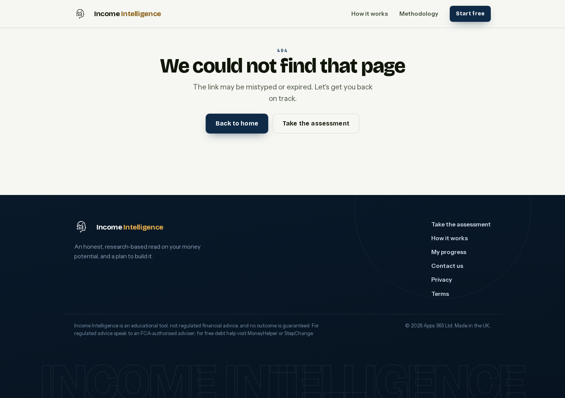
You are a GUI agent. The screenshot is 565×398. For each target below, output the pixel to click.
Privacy (441, 279)
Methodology (418, 13)
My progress (448, 252)
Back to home (237, 123)
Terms (440, 293)
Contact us (447, 265)
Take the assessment (315, 123)
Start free (470, 13)
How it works (369, 13)
